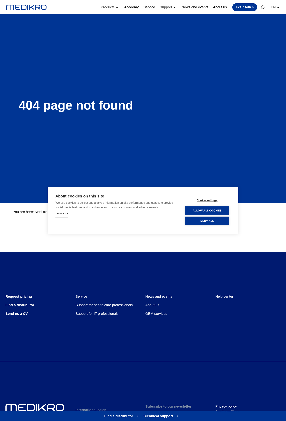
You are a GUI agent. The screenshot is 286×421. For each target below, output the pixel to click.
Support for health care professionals (104, 305)
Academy (131, 7)
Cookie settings (207, 200)
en (273, 7)
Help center (224, 296)
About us (220, 7)
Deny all (207, 220)
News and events (195, 7)
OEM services (156, 314)
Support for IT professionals (96, 314)
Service (149, 7)
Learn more (61, 213)
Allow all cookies (207, 210)
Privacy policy (226, 406)
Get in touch (245, 7)
